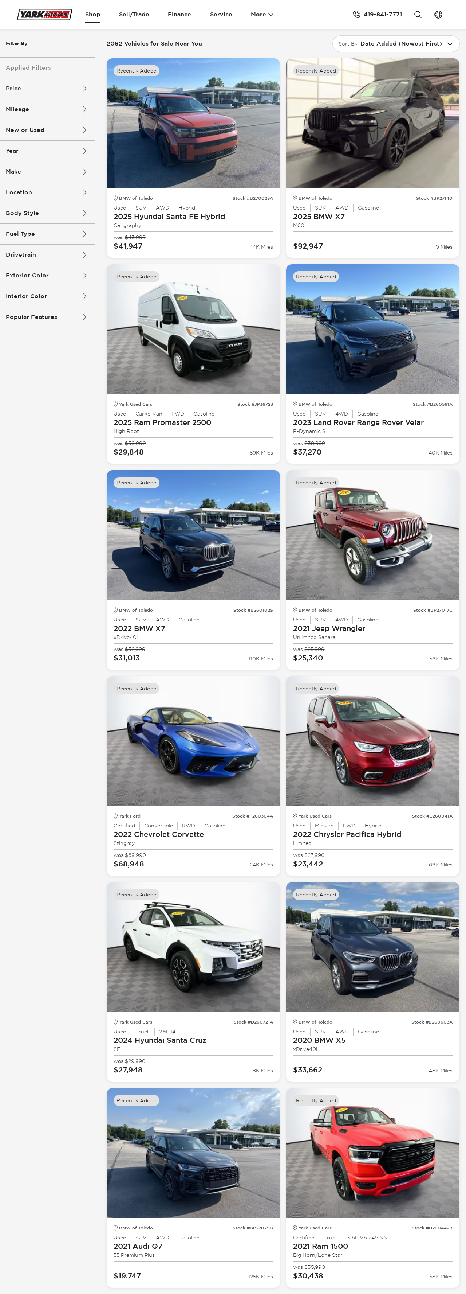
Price (13, 88)
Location (19, 192)
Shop (92, 14)
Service (221, 14)
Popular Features (31, 317)
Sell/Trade (134, 14)
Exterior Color (27, 275)
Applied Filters (28, 68)
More (258, 14)
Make (13, 171)
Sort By (348, 44)
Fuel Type (20, 234)
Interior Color (26, 296)
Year (12, 151)
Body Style (22, 213)
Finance (179, 14)
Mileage (17, 109)
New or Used (25, 130)
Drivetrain (21, 255)
